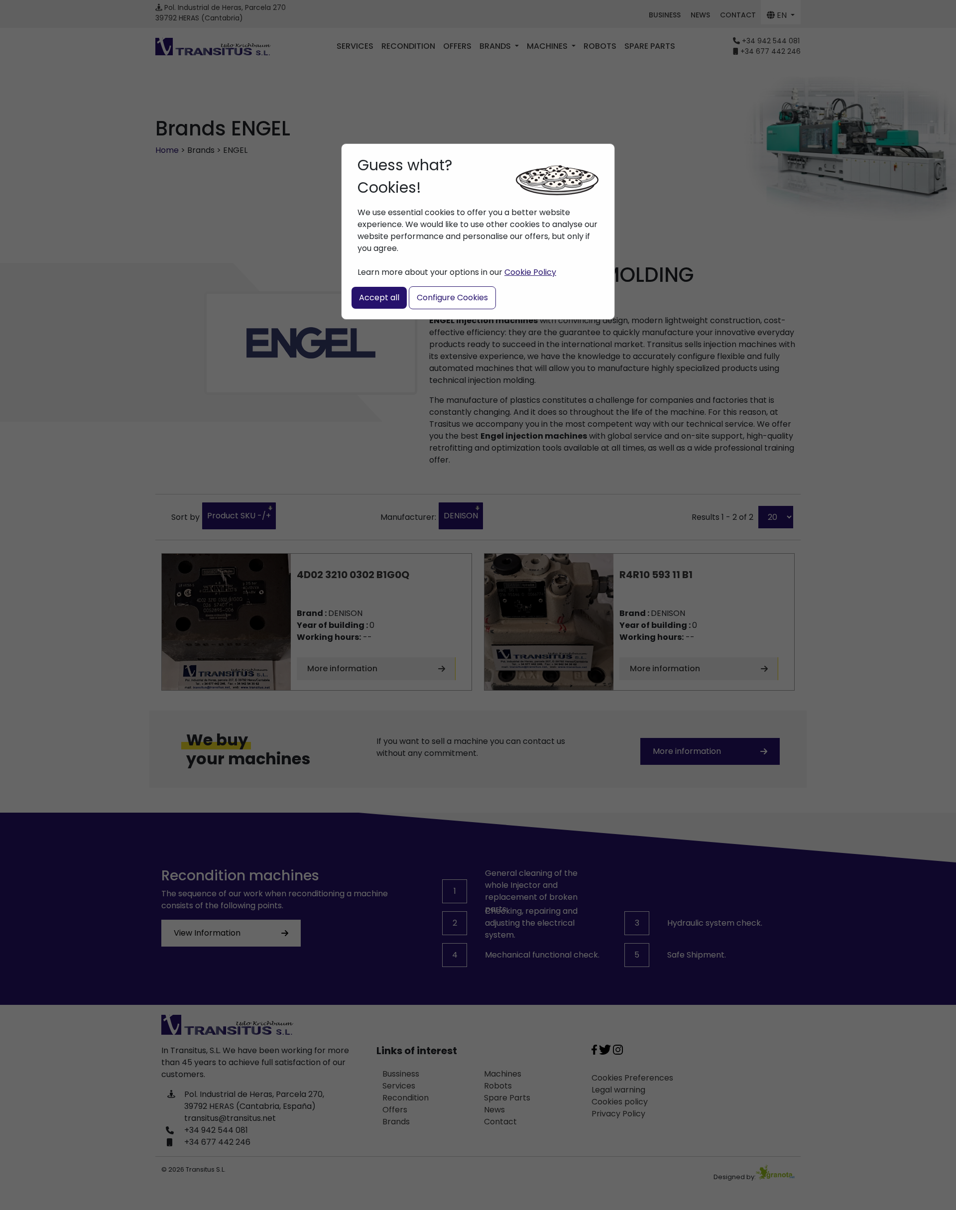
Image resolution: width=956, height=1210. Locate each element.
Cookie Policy (530, 272)
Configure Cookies (452, 297)
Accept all (379, 297)
